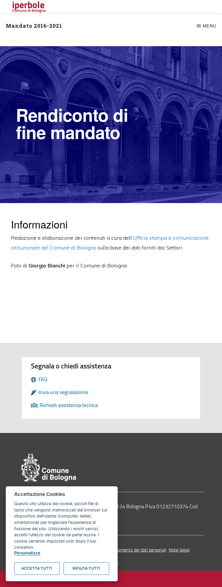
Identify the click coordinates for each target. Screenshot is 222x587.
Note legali (179, 549)
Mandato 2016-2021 (34, 25)
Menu (209, 26)
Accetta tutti (36, 568)
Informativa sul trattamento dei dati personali (122, 549)
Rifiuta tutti (86, 568)
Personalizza (27, 552)
